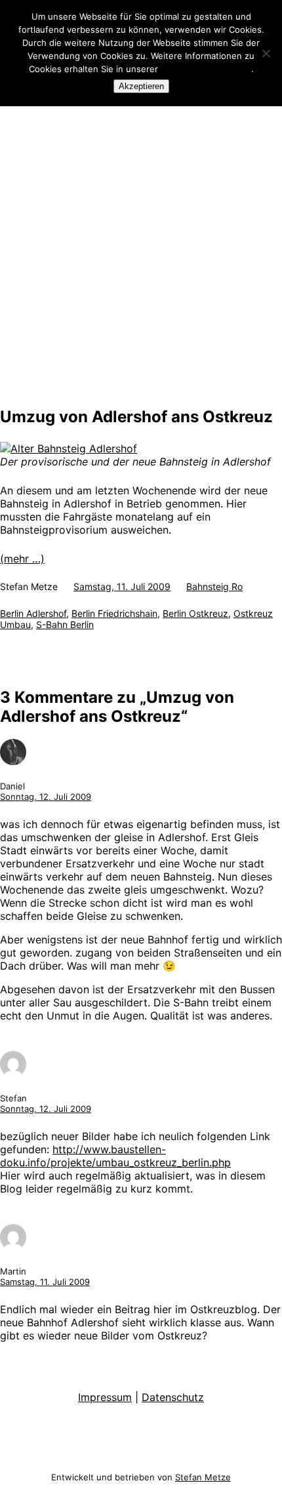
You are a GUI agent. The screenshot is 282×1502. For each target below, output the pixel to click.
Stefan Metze (203, 1477)
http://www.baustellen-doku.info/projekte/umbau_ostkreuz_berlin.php (115, 1156)
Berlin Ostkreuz (195, 613)
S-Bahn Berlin (65, 624)
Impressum (105, 1397)
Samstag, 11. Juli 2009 (45, 1281)
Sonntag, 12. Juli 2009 (45, 796)
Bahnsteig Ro (214, 586)
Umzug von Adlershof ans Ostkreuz (136, 416)
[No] (265, 53)
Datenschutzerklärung (206, 69)
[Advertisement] (141, 250)
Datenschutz (173, 1397)
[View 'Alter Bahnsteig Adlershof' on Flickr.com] (68, 448)
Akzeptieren (141, 86)
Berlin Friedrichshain (114, 613)
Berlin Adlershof (33, 613)
